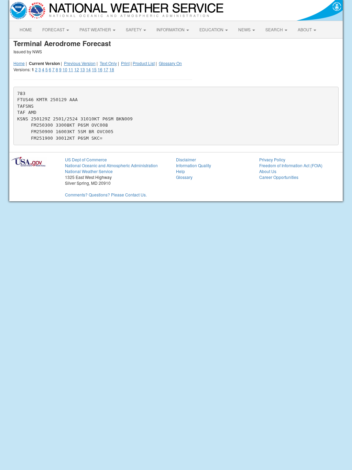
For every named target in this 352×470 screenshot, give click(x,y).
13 (82, 69)
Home (19, 63)
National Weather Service (89, 171)
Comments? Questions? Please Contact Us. (106, 194)
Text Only (108, 63)
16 (100, 69)
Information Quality (193, 165)
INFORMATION (171, 29)
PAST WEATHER (95, 29)
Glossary (184, 177)
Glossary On (170, 63)
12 (76, 69)
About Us (267, 171)
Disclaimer (186, 159)
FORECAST (54, 29)
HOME (26, 29)
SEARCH (274, 29)
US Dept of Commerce (86, 159)
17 (105, 69)
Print (125, 63)
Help (180, 171)
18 (111, 69)
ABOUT (305, 29)
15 (94, 69)
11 (70, 69)
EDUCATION (211, 29)
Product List (144, 63)
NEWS (245, 29)
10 (65, 69)
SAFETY (134, 29)
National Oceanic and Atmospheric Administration (111, 165)
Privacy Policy (272, 159)
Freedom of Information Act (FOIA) (290, 165)
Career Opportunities (278, 177)
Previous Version (80, 63)
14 (88, 69)
